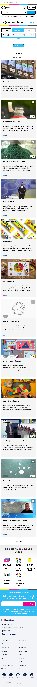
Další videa (18, 541)
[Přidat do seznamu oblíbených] (33, 62)
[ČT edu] (5, 8)
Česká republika (14, 16)
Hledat (31, 13)
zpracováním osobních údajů (18, 613)
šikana (27, 16)
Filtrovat (20, 46)
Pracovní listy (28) (19, 35)
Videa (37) (17, 30)
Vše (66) (6, 30)
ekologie (22, 16)
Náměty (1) (6, 35)
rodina (32, 16)
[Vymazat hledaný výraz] (25, 12)
